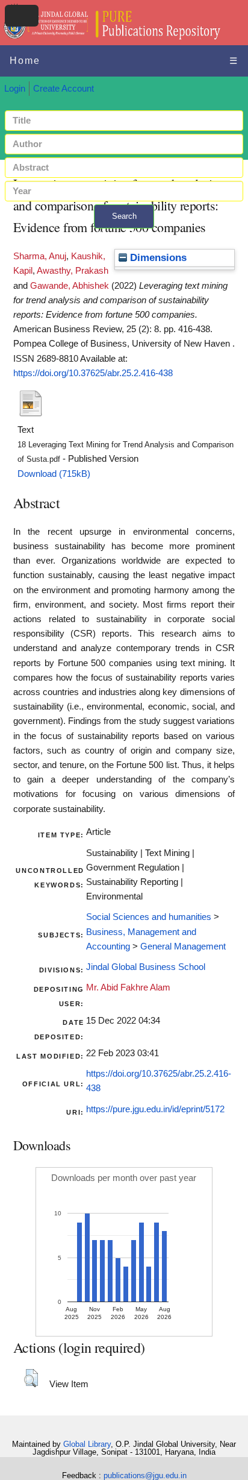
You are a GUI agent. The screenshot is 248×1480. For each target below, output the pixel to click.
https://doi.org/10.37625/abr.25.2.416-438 (93, 373)
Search (124, 216)
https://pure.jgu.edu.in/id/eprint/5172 (155, 1109)
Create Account (63, 88)
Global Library (87, 1444)
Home (25, 60)
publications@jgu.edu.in (145, 1475)
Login (14, 88)
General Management (183, 946)
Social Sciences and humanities (148, 917)
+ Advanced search (124, 235)
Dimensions (157, 257)
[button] (31, 1378)
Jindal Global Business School (145, 967)
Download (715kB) (53, 474)
